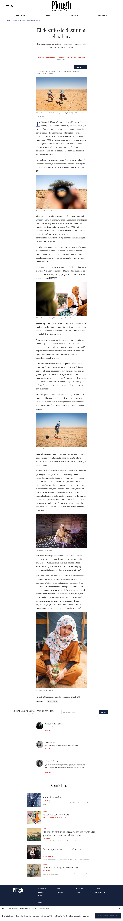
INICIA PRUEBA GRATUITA (108, 916)
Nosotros (102, 15)
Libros (48, 15)
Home (8, 20)
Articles (15, 20)
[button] (7, 6)
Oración (74, 15)
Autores (40, 899)
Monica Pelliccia (78, 57)
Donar (40, 895)
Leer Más (48, 730)
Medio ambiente (53, 702)
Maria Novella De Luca (47, 57)
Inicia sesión (45, 908)
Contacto (79, 892)
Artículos (20, 15)
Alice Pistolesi (64, 57)
